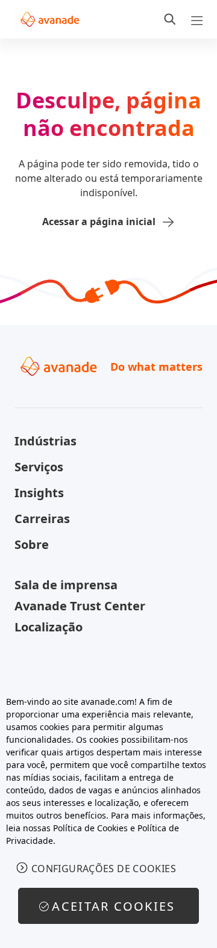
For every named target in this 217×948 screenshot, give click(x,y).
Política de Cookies (90, 828)
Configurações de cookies (103, 868)
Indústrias (45, 441)
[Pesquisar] (170, 19)
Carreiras (42, 518)
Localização (48, 627)
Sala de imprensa (66, 585)
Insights (39, 493)
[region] (108, 815)
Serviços (38, 467)
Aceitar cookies (113, 906)
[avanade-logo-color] (49, 19)
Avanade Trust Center (79, 606)
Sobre (31, 544)
